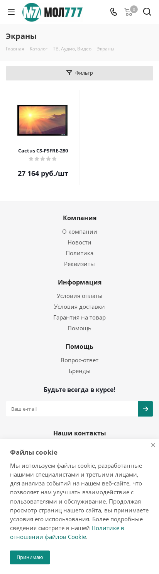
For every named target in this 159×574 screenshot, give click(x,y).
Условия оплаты (80, 296)
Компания (79, 218)
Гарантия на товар (79, 317)
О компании (79, 231)
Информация (79, 282)
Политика (79, 253)
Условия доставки (79, 306)
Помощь (79, 328)
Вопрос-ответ (79, 360)
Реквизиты (79, 264)
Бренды (80, 371)
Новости (79, 242)
